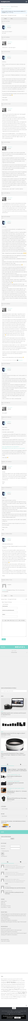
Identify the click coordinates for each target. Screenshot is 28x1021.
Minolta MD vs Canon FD (6, 928)
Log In (2, 853)
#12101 (25, 103)
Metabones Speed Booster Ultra (7, 986)
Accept (17, 1017)
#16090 (25, 579)
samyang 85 (6, 8)
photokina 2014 (13, 987)
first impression (9, 980)
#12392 (25, 487)
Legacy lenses (4, 901)
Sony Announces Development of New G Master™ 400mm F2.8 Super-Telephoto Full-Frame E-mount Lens (13, 755)
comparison (4, 980)
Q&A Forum (8, 6)
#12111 (25, 303)
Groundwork (4, 590)
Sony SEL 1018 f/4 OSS (6, 995)
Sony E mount (16, 991)
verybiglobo (7, 996)
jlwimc (6, 869)
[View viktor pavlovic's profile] (17, 360)
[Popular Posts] (20, 764)
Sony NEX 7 (22, 993)
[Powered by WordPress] (9, 1014)
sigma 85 (9, 8)
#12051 (25, 37)
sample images (8, 989)
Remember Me (5, 851)
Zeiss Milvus (7, 998)
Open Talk (3, 902)
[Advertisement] (14, 671)
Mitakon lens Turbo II (20, 986)
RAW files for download (20, 987)
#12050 (25, 21)
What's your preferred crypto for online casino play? (11, 930)
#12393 (25, 533)
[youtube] (16, 647)
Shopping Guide (10, 781)
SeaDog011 (9, 56)
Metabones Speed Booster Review (18, 984)
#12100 (25, 51)
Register (2, 854)
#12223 (25, 417)
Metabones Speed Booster (8, 984)
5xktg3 (6, 883)
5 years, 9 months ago (9, 12)
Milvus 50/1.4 (15, 986)
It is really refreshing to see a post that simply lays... (15, 888)
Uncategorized (17, 781)
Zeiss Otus (10, 998)
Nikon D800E (6, 987)
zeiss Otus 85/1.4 (15, 998)
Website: (3, 614)
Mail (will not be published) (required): (8, 610)
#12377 (25, 461)
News (2, 711)
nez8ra (6, 876)
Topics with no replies (5, 941)
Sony (19, 774)
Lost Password (4, 856)
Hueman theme (20, 1014)
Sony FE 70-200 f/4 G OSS (12, 993)
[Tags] (20, 862)
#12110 (25, 216)
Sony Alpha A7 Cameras (6, 905)
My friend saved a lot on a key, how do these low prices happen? (14, 933)
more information (10, 1017)
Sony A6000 (12, 991)
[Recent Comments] (7, 862)
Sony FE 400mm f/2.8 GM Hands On (14, 776)
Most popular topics (5, 939)
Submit (4, 639)
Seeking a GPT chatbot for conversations (9, 920)
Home (2, 6)
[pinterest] (22, 647)
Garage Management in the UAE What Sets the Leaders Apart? (13, 914)
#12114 (25, 402)
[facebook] (18, 647)
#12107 (25, 142)
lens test (17, 982)
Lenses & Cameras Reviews (12, 774)
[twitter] (20, 647)
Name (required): (5, 606)
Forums (5, 6)
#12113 (25, 363)
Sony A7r (6, 991)
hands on (15, 980)
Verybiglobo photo (5, 1)
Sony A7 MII (22, 989)
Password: (3, 848)
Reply (2, 38)
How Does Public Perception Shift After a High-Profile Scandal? (13, 921)
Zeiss (8, 767)
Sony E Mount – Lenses (6, 907)
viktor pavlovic (9, 108)
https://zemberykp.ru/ (5, 918)
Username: (3, 846)
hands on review (20, 980)
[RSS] (24, 647)
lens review (11, 982)
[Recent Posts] (7, 764)
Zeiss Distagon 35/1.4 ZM (20, 996)
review (2, 989)
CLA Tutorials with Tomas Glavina (13, 788)
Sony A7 (17, 989)
